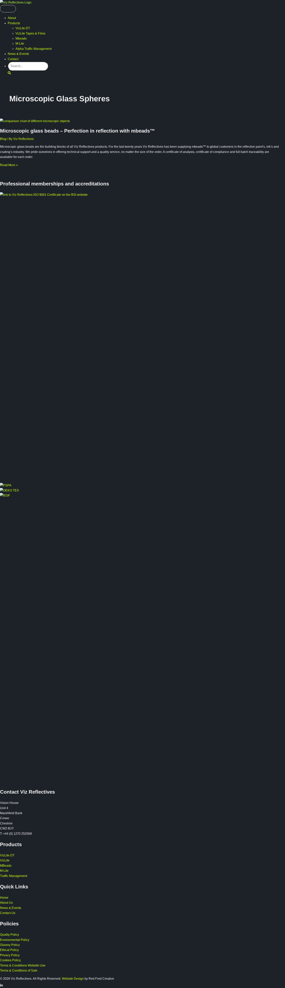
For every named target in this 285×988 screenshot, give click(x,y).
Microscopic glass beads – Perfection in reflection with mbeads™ (77, 131)
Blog (3, 139)
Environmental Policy (14, 939)
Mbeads (21, 38)
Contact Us (7, 913)
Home (4, 897)
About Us (6, 902)
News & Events (18, 53)
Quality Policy (9, 934)
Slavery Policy (10, 945)
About (12, 18)
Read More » (9, 165)
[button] (9, 73)
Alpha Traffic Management (34, 48)
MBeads (5, 865)
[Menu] (8, 8)
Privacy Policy (10, 955)
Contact (13, 59)
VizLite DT (23, 28)
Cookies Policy (10, 960)
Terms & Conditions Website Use (22, 965)
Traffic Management (13, 876)
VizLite (5, 860)
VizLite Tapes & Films (30, 33)
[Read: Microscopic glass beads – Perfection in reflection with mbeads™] (35, 121)
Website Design (73, 978)
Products (14, 23)
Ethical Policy (9, 950)
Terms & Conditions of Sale (18, 970)
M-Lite (20, 43)
